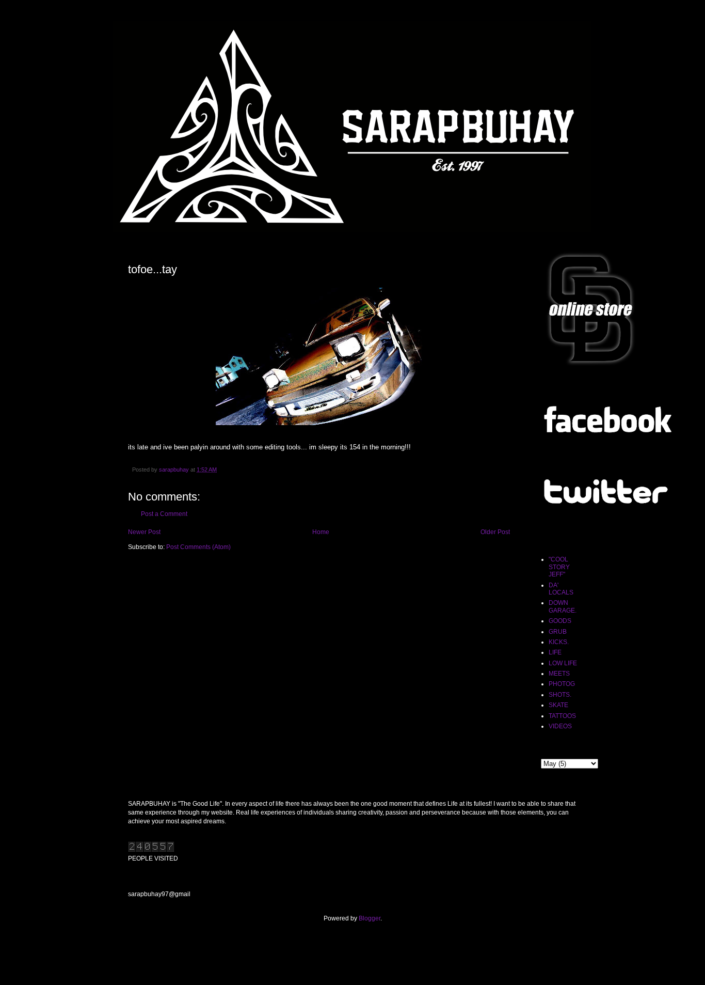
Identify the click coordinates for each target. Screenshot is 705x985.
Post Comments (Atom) (198, 547)
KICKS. (559, 642)
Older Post (495, 532)
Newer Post (144, 532)
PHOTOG (562, 683)
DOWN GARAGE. (562, 606)
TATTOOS (562, 716)
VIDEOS (560, 726)
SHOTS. (560, 694)
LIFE (555, 652)
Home (320, 532)
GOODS (560, 620)
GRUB (558, 631)
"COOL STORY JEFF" (559, 567)
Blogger (369, 918)
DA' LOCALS (561, 589)
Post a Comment (164, 514)
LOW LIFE (563, 663)
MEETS (559, 673)
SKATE (558, 705)
